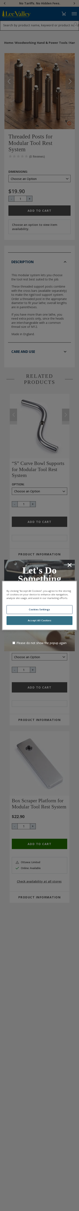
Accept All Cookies (39, 620)
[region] (39, 605)
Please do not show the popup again (41, 643)
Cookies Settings (39, 609)
